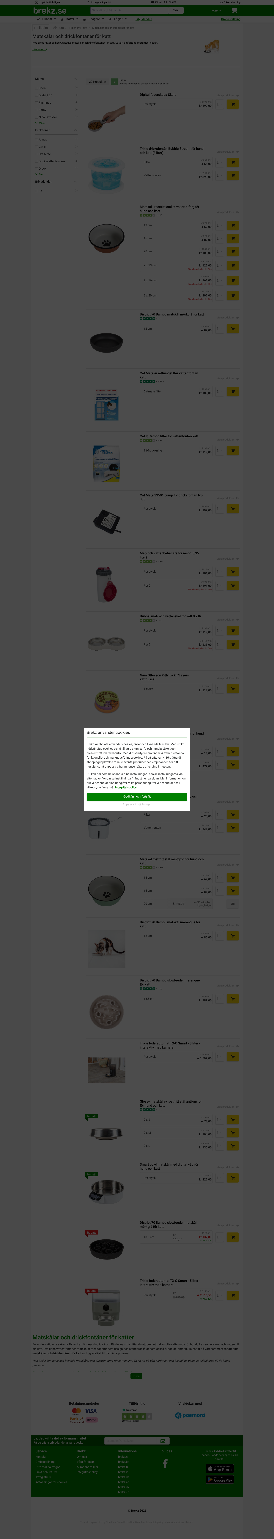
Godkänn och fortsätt (137, 796)
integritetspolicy (126, 787)
